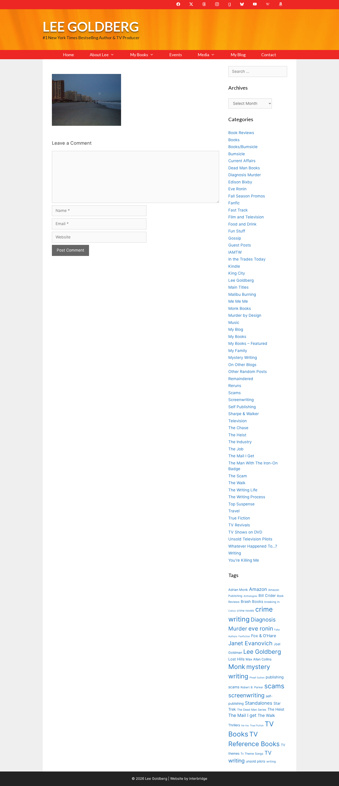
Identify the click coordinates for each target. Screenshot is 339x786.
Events (175, 54)
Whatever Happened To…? (252, 546)
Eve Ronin (237, 189)
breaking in (272, 602)
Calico (232, 610)
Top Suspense (241, 504)
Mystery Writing (242, 357)
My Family (237, 350)
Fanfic (234, 203)
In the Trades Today (246, 259)
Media (203, 54)
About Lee (99, 54)
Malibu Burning (242, 294)
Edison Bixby (240, 182)
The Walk (236, 483)
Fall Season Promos (246, 196)
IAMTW (235, 252)
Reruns (234, 385)
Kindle (234, 266)
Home (68, 54)
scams (274, 686)
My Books (139, 54)
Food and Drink (242, 224)
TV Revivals (239, 525)
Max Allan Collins (258, 659)
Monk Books (239, 308)
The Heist (237, 435)
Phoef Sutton (257, 677)
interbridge (198, 778)
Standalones (258, 703)
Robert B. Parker (252, 687)
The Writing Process (246, 497)
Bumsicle (236, 154)
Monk (236, 667)
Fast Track (238, 210)
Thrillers (234, 725)
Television (237, 421)
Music (233, 322)
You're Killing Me (243, 560)
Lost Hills (236, 659)
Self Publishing (242, 407)
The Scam (237, 476)
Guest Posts (239, 245)
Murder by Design (244, 315)
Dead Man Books (244, 168)
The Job (236, 449)
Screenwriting (241, 399)
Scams (234, 392)
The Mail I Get (241, 456)
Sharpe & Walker (243, 413)
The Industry (240, 442)
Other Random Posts (247, 371)
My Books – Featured (247, 343)
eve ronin (260, 628)
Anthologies (250, 596)
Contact (268, 54)
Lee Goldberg (91, 26)
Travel (234, 511)
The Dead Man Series (251, 709)
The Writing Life (242, 490)
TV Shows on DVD (245, 532)
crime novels (245, 610)
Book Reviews (241, 132)
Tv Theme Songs (252, 753)
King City (236, 273)
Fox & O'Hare (263, 635)
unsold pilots (255, 761)
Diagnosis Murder (244, 175)
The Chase (238, 427)
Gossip (234, 238)
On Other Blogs (242, 364)
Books (234, 140)
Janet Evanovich (250, 643)
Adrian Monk (238, 590)
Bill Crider (267, 595)
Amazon (258, 589)
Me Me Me (238, 301)
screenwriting (246, 695)
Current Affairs (242, 160)
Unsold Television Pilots (250, 539)
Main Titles (238, 287)
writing (271, 761)
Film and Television (246, 217)
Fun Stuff (236, 231)
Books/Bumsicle (243, 146)
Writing (234, 553)
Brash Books (252, 601)
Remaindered (240, 378)
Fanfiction (244, 636)
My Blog (238, 54)
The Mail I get (242, 715)
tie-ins (245, 725)
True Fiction (239, 518)
